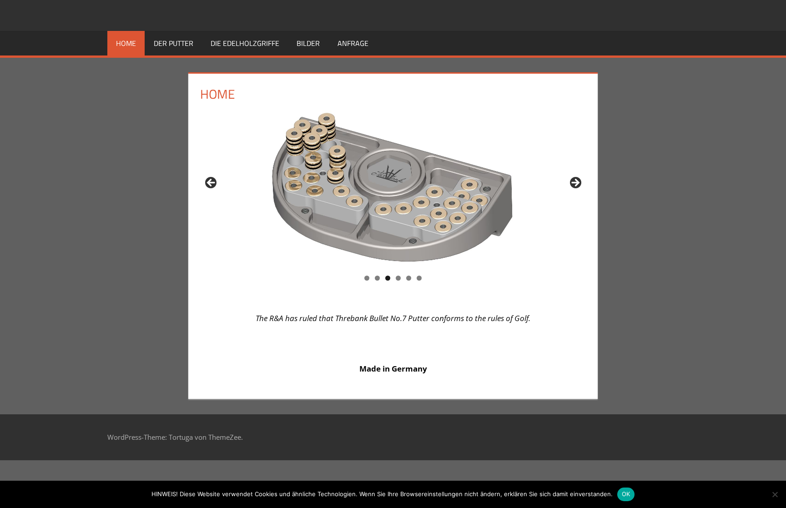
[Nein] (774, 494)
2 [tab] (377, 278)
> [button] (575, 183)
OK (626, 494)
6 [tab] (419, 278)
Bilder (308, 43)
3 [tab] (387, 278)
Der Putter (173, 43)
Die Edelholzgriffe (245, 43)
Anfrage (353, 43)
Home (126, 43)
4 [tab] (398, 278)
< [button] (211, 183)
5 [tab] (408, 278)
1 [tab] (366, 278)
